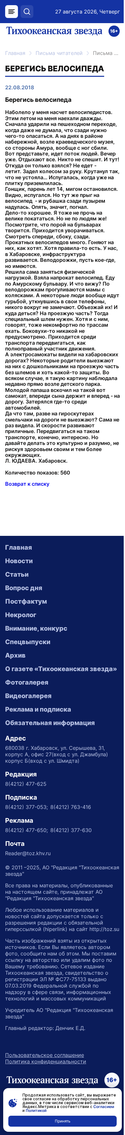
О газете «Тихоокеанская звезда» (61, 669)
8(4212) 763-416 (70, 807)
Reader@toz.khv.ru (28, 853)
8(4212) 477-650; (26, 830)
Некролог (20, 615)
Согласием (103, 1106)
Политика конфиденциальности (45, 1061)
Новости (19, 561)
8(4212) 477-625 (25, 784)
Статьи (17, 574)
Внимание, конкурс (36, 628)
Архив (15, 655)
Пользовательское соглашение (44, 1055)
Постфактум (26, 601)
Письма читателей (59, 53)
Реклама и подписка (38, 709)
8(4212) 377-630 (71, 830)
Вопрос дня (23, 588)
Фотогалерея (26, 682)
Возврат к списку (27, 484)
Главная (15, 53)
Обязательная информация (50, 723)
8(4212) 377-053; (26, 807)
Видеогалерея (28, 696)
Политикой (36, 1110)
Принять (63, 1121)
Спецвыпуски (27, 642)
